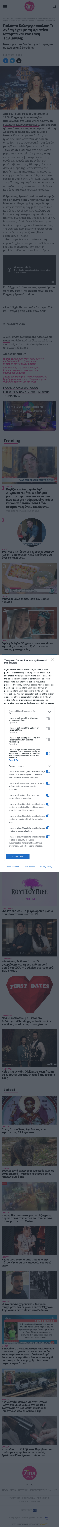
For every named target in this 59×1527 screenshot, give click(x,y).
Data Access (29, 866)
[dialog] (29, 763)
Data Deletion (13, 866)
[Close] (53, 660)
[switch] (48, 718)
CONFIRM (17, 856)
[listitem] (29, 712)
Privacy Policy (46, 866)
